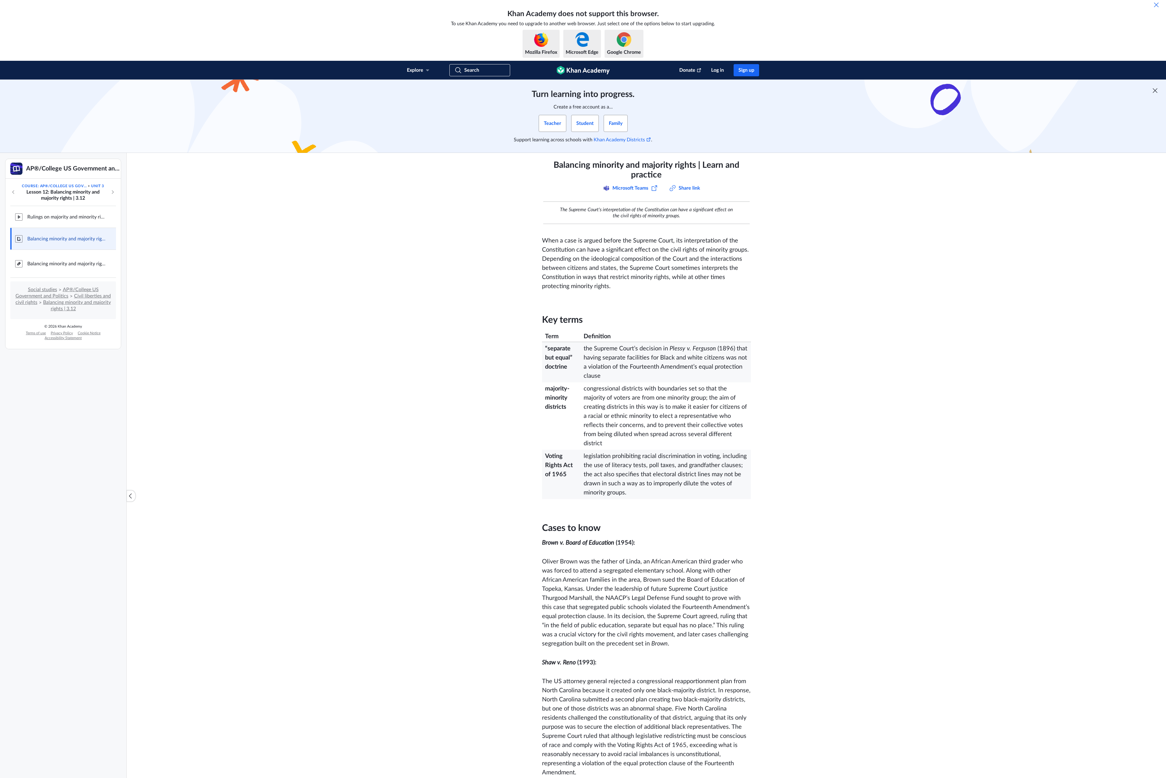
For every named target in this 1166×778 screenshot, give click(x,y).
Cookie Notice (89, 333)
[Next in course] (112, 192)
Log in (717, 70)
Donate (687, 70)
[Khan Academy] (583, 70)
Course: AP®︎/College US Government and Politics (54, 186)
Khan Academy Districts (619, 139)
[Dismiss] (1156, 5)
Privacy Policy (62, 333)
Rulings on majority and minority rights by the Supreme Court (66, 217)
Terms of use (36, 333)
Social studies (42, 289)
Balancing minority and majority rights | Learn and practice (66, 238)
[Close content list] (131, 496)
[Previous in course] (13, 192)
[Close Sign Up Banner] (1155, 90)
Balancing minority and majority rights (66, 263)
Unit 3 (97, 186)
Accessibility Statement (63, 338)
